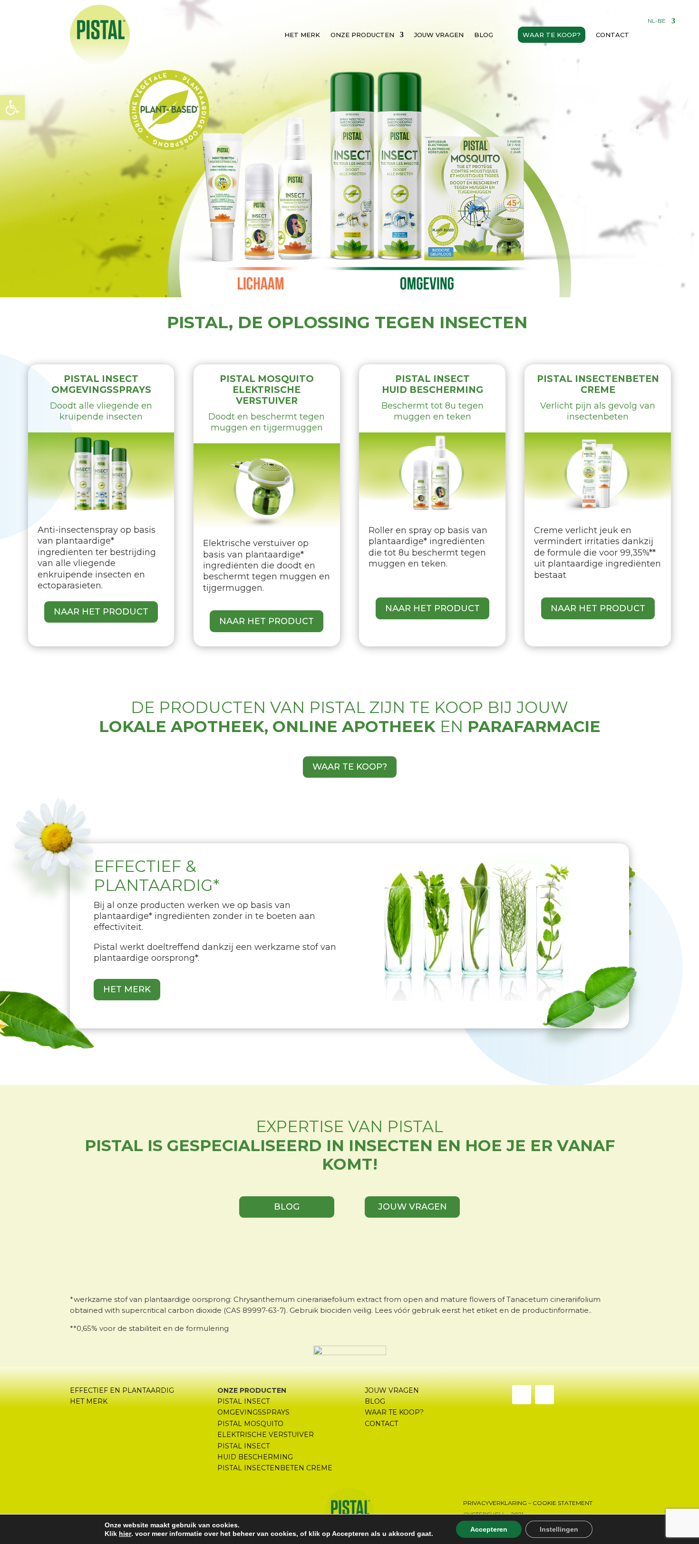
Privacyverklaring (495, 1502)
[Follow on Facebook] (521, 1394)
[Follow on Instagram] (544, 1394)
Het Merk (127, 989)
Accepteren (488, 1529)
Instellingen (559, 1529)
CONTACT (381, 1423)
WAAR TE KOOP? (349, 767)
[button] (12, 107)
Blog (483, 35)
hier (125, 1533)
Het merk (302, 35)
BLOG (287, 1207)
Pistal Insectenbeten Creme (274, 1468)
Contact (612, 35)
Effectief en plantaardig (122, 1390)
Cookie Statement (562, 1502)
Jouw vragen (439, 35)
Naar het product (101, 611)
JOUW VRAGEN (412, 1207)
